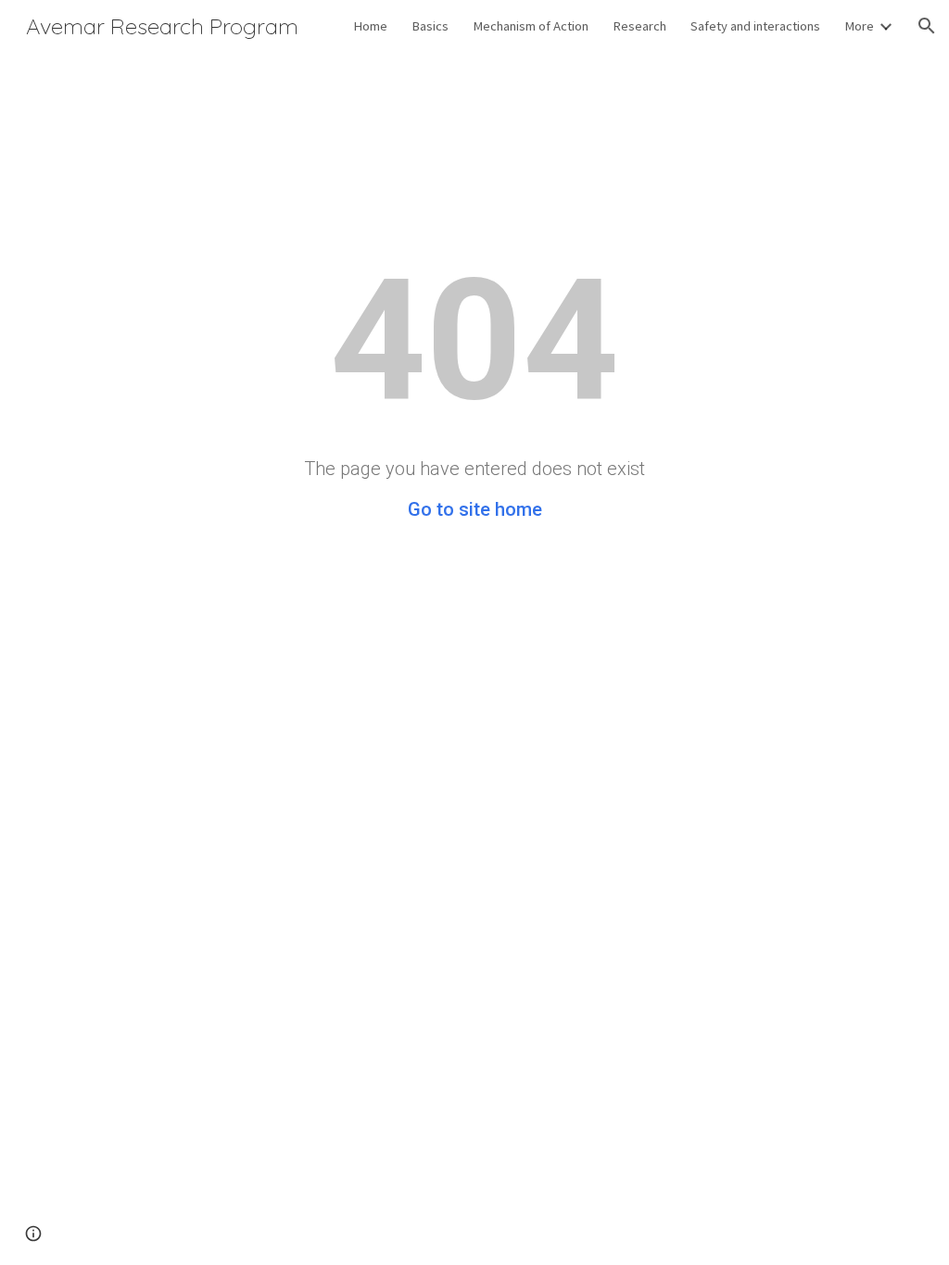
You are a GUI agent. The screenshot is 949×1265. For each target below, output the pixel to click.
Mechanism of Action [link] (530, 26)
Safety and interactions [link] (755, 26)
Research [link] (639, 26)
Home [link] (370, 26)
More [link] (859, 26)
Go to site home (475, 509)
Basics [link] (430, 26)
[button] (927, 26)
